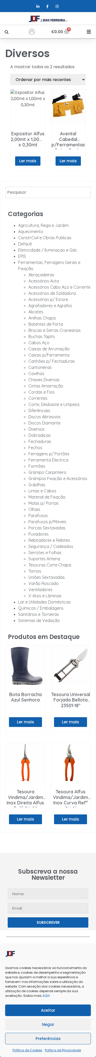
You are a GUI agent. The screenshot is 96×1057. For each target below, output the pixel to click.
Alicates (35, 311)
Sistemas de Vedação (39, 620)
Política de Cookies (27, 1050)
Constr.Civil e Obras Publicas (44, 237)
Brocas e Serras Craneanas (54, 330)
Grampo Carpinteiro (47, 472)
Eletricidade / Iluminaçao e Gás (47, 250)
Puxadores (38, 534)
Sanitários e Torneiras (38, 614)
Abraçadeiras (41, 274)
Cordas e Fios (41, 392)
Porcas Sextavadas (47, 527)
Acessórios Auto (43, 280)
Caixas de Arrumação (49, 348)
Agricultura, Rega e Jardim (43, 225)
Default (25, 243)
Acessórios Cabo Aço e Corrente (59, 287)
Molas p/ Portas (43, 503)
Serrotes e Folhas (44, 552)
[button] (6, 32)
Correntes (37, 398)
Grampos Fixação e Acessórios (57, 478)
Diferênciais (39, 410)
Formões (36, 466)
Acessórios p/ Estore (48, 299)
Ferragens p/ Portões (48, 453)
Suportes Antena (44, 558)
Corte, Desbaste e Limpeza (53, 404)
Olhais (34, 509)
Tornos (34, 571)
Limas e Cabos (42, 490)
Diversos (36, 429)
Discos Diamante (44, 422)
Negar (48, 1024)
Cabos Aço (38, 342)
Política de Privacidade (63, 1050)
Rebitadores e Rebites (49, 540)
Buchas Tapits (41, 336)
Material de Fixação (47, 497)
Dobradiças (39, 435)
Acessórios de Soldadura (52, 293)
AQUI (46, 995)
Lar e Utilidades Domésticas (44, 602)
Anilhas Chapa (42, 318)
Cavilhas (36, 373)
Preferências (48, 1038)
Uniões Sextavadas (46, 577)
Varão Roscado (43, 583)
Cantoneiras (40, 367)
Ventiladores (40, 589)
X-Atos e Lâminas (44, 595)
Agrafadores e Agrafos (50, 305)
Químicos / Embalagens (40, 608)
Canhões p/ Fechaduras (51, 361)
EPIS (22, 256)
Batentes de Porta (45, 324)
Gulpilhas (36, 484)
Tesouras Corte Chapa (49, 564)
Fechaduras (39, 441)
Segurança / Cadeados (50, 546)
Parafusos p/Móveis (47, 521)
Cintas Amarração (45, 385)
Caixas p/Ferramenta (48, 355)
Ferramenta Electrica (48, 460)
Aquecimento (30, 231)
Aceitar (48, 1010)
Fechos (35, 447)
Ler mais (27, 161)
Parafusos (38, 515)
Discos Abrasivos (44, 416)
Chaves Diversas (44, 379)
